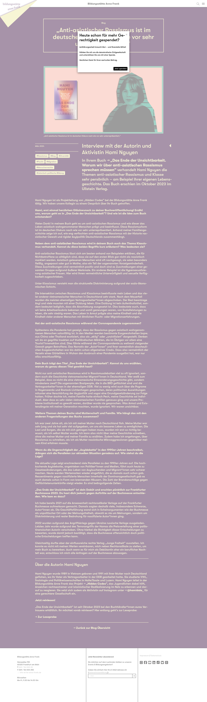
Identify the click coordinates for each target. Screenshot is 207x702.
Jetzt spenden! (120, 69)
